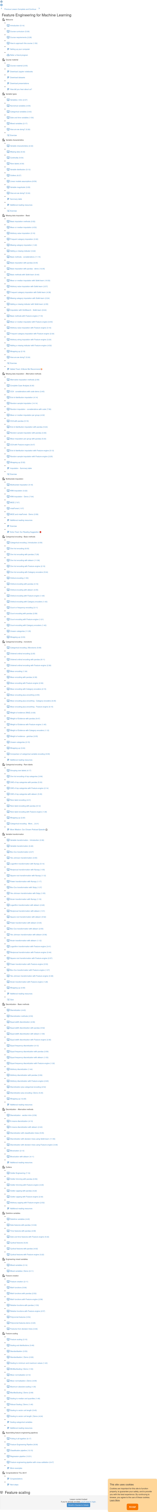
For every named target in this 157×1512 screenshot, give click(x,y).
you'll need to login (88, 1501)
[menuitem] (1, 5)
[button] (1, 2)
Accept (132, 1506)
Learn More (115, 1500)
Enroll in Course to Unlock (78, 1505)
